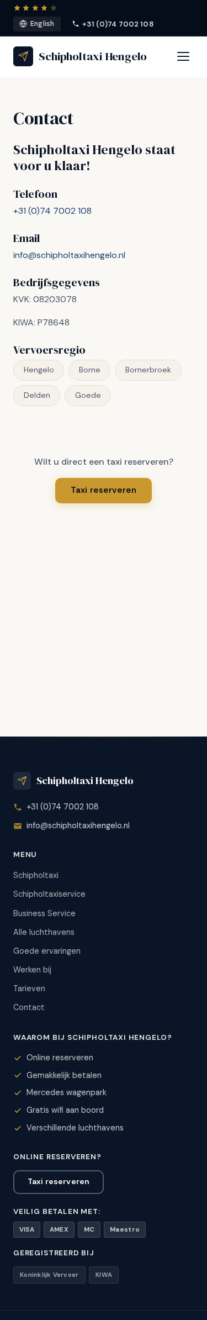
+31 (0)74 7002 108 (117, 24)
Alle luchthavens (44, 932)
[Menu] (183, 56)
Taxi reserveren (103, 490)
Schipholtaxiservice (49, 894)
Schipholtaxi (36, 875)
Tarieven (29, 988)
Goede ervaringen (47, 951)
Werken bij (32, 970)
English (42, 23)
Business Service (44, 913)
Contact (29, 1007)
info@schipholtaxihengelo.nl (69, 255)
